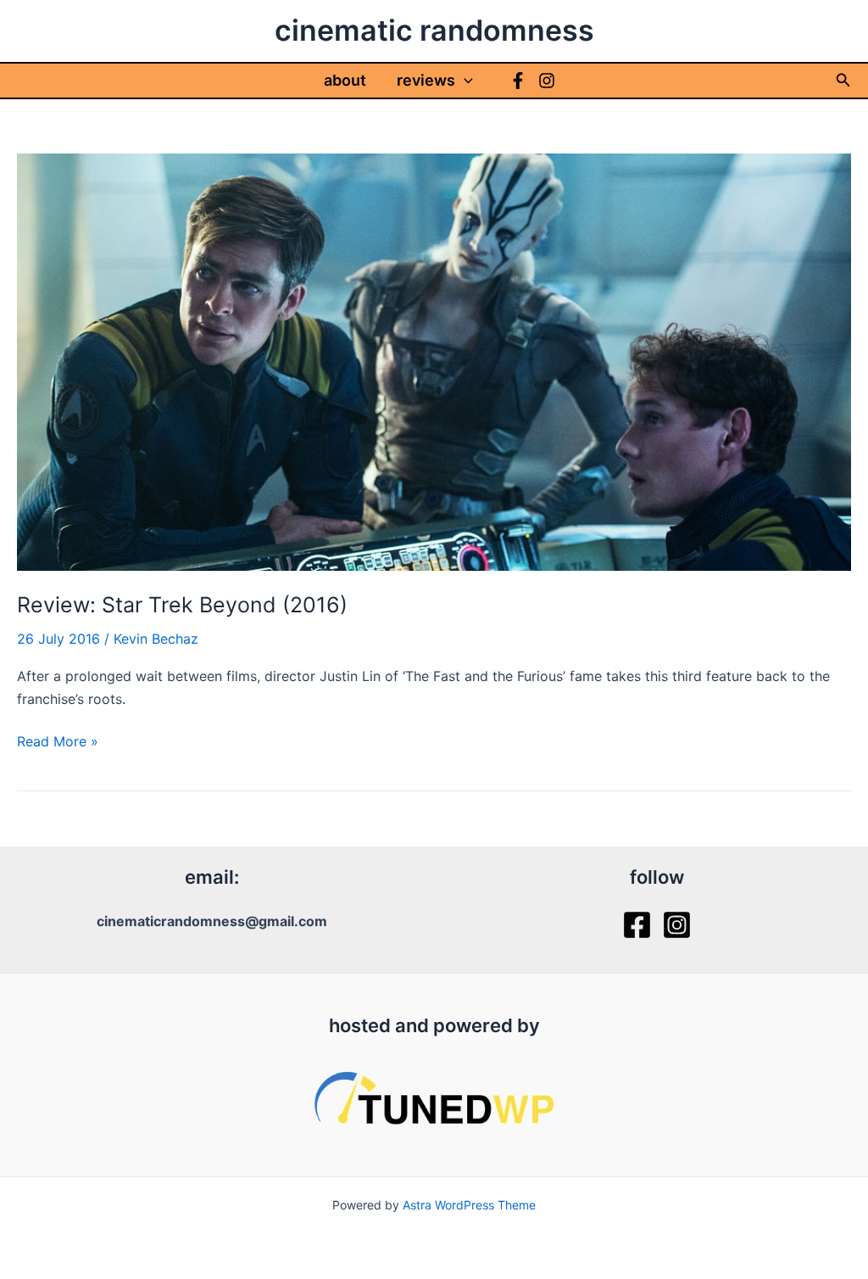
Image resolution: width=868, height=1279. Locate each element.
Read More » (57, 742)
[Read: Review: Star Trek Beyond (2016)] (434, 360)
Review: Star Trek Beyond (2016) (182, 604)
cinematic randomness (434, 30)
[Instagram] (546, 80)
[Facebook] (518, 80)
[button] (464, 81)
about (345, 80)
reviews (426, 80)
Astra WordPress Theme (469, 1205)
